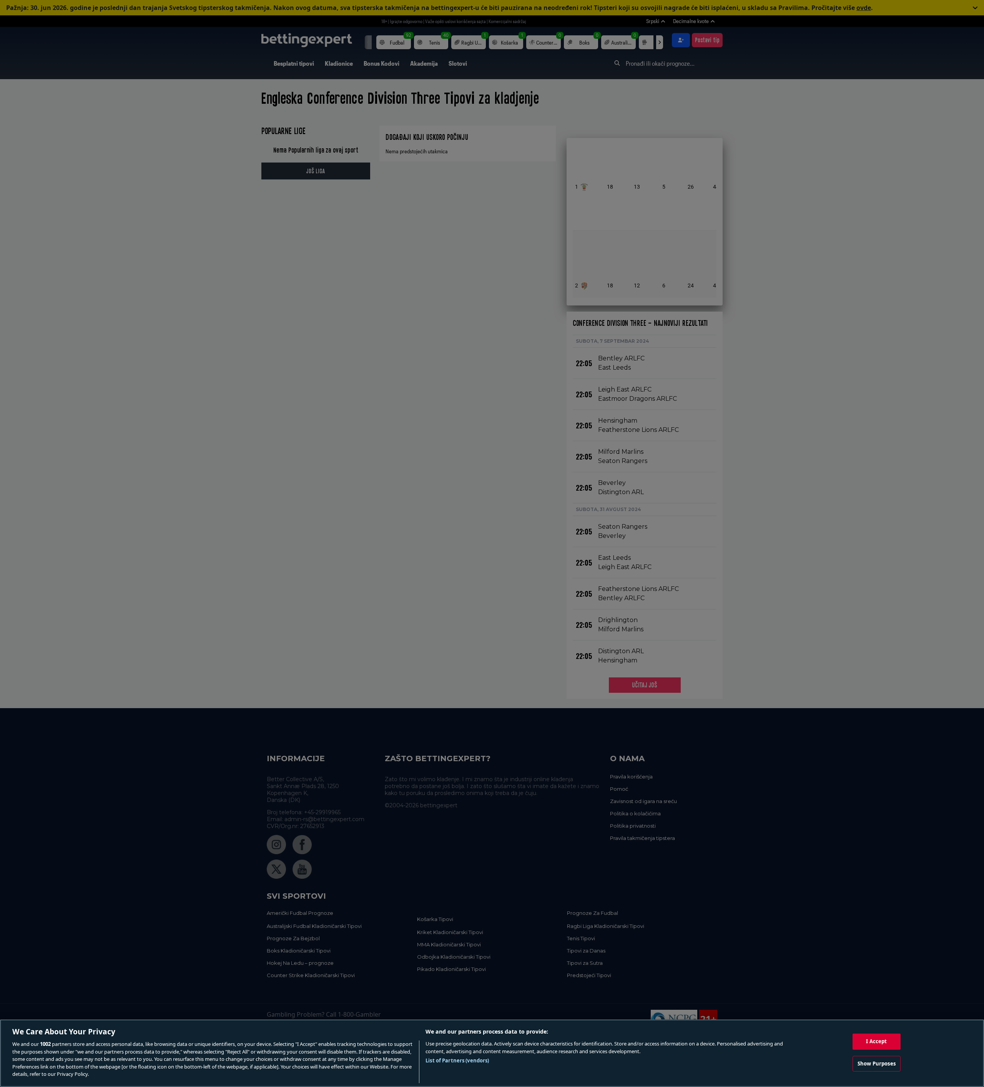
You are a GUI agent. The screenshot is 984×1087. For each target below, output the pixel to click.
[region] (492, 1053)
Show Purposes (877, 1063)
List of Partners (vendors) (457, 1060)
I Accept (876, 1041)
